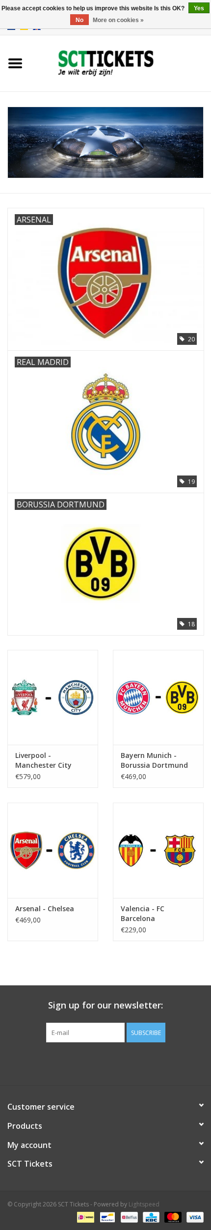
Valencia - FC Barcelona (142, 913)
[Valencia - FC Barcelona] (158, 850)
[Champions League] (105, 142)
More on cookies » (118, 20)
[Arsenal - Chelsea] (52, 850)
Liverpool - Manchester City (43, 760)
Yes (199, 8)
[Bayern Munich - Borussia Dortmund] (158, 697)
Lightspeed (144, 1204)
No (79, 20)
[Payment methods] (84, 1216)
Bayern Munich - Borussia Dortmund (154, 760)
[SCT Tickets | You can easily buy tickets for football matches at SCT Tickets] (120, 62)
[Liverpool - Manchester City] (52, 697)
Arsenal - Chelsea (44, 908)
